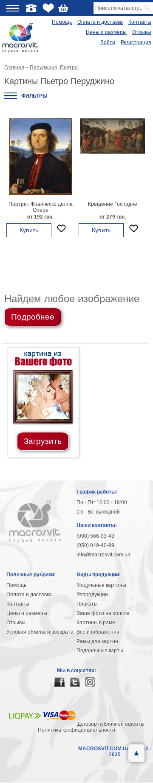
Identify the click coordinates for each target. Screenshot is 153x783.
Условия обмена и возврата (40, 632)
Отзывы (141, 32)
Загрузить (43, 441)
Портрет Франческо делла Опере (40, 207)
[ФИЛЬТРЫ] (10, 96)
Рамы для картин (97, 641)
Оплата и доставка (100, 22)
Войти (107, 42)
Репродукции (92, 595)
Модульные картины (101, 585)
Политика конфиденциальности (76, 730)
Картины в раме (95, 623)
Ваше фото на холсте (102, 613)
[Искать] (148, 8)
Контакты (139, 22)
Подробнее (32, 316)
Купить (29, 230)
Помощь (62, 22)
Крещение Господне (112, 204)
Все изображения (97, 632)
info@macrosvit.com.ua (103, 555)
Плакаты (87, 604)
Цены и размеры (106, 32)
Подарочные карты (99, 651)
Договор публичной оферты (110, 724)
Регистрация (136, 42)
